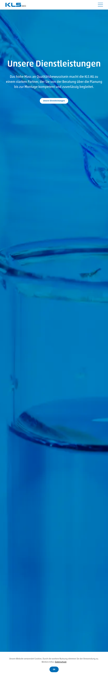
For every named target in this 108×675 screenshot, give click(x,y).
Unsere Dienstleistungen (54, 101)
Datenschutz (61, 662)
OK (54, 670)
